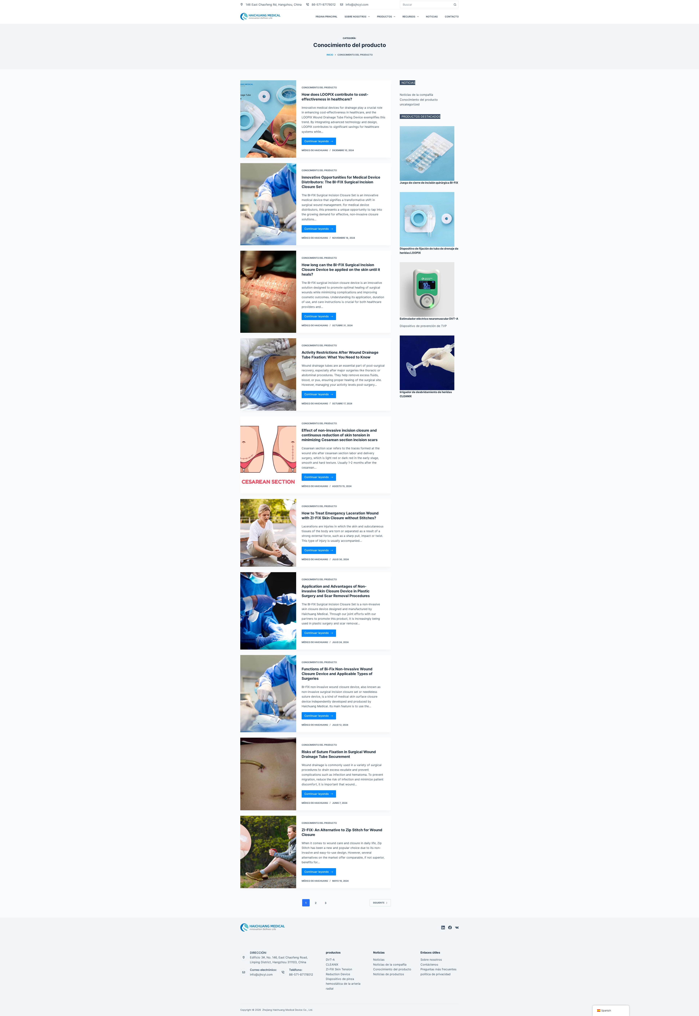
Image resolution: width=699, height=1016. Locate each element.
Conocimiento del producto (319, 87)
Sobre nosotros (431, 959)
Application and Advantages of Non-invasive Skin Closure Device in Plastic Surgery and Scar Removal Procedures (336, 591)
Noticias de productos (388, 974)
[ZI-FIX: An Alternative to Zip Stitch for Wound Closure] (268, 852)
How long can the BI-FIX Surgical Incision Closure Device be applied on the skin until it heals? (341, 270)
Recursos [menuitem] (408, 16)
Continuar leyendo (320, 140)
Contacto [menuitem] (452, 16)
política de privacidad (435, 974)
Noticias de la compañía (416, 94)
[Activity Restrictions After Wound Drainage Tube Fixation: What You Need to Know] (268, 374)
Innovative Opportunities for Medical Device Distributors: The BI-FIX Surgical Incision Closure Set (341, 182)
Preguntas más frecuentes (438, 969)
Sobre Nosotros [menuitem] (355, 16)
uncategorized (410, 104)
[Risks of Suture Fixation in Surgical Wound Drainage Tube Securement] (268, 774)
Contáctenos (429, 964)
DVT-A (330, 959)
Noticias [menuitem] (432, 16)
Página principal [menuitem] (326, 16)
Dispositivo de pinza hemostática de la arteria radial (343, 983)
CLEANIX (332, 964)
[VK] (457, 927)
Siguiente (378, 902)
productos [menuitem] (384, 16)
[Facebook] (450, 927)
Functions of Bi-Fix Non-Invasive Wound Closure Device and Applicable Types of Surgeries (337, 674)
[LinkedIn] (443, 927)
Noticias (378, 959)
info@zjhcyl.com (357, 4)
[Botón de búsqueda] (455, 4)
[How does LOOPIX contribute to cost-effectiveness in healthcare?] (268, 119)
